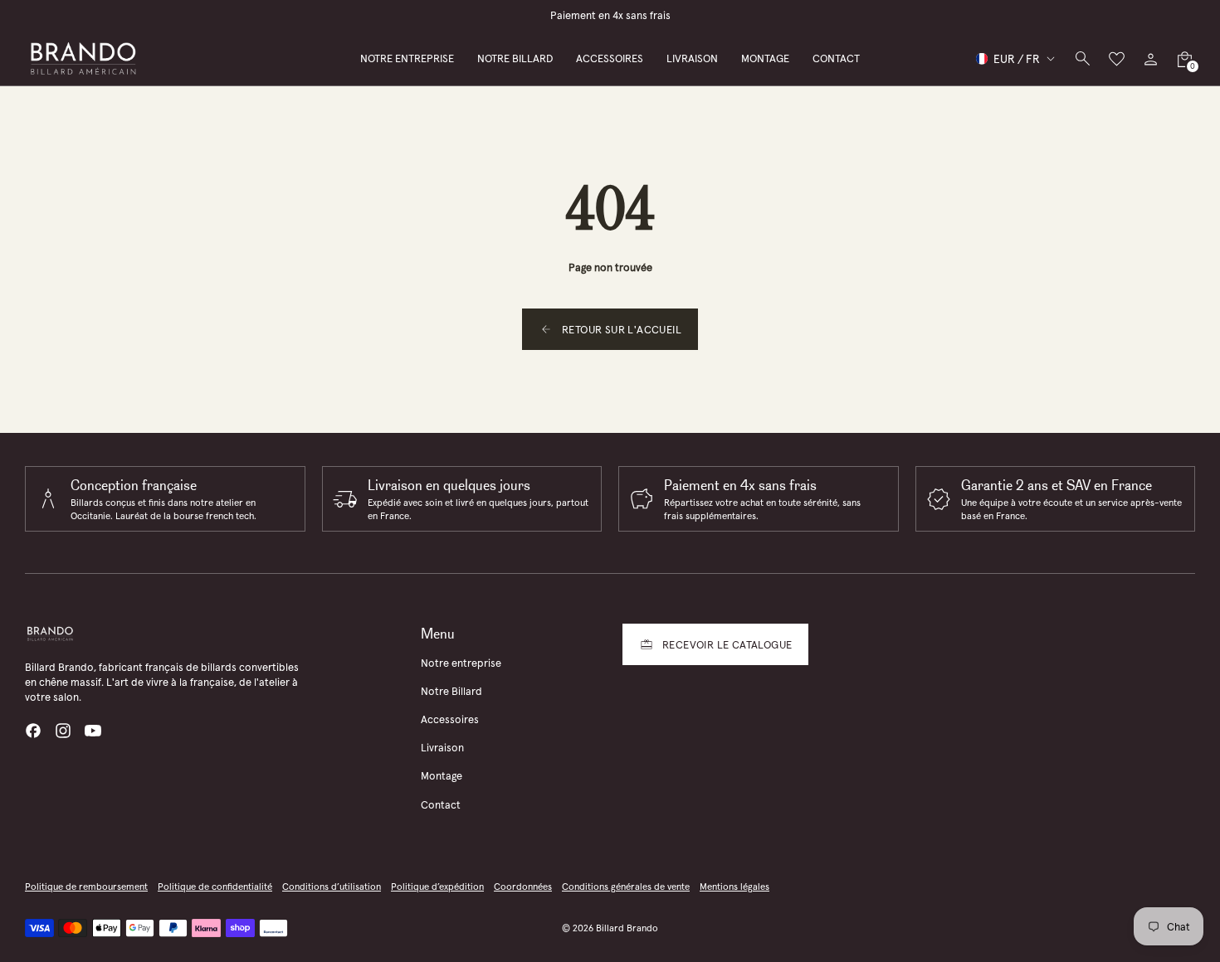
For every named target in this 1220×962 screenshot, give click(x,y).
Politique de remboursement (86, 886)
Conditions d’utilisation (331, 886)
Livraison (442, 748)
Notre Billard (451, 691)
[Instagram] (63, 730)
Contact (441, 805)
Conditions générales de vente (626, 886)
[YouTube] (93, 730)
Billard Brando (627, 928)
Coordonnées (523, 886)
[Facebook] (33, 730)
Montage (441, 776)
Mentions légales (734, 886)
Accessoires (450, 719)
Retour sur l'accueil (621, 330)
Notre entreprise (461, 663)
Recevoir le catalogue (727, 645)
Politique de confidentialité (215, 886)
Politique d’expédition (437, 886)
